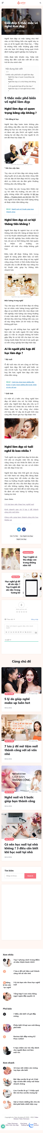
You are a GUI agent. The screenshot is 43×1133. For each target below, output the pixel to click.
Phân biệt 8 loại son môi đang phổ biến (26, 1026)
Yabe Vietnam (24, 1119)
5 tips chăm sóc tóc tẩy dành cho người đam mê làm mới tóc (26, 1050)
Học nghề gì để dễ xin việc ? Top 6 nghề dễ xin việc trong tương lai (12, 587)
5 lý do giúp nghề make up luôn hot (17, 701)
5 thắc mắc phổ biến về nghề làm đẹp (20, 75)
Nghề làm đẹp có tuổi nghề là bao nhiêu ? (21, 90)
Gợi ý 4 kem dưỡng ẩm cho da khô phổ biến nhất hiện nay (26, 1103)
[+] (30, 632)
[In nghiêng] (8, 632)
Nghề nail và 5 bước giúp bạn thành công (19, 799)
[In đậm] (6, 632)
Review (36, 1125)
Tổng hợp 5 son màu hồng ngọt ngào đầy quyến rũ (25, 995)
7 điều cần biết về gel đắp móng (24, 1015)
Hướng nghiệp (26, 1125)
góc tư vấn (14, 536)
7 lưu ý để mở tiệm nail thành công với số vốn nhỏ (21, 750)
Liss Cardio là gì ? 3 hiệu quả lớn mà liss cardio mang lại (26, 1091)
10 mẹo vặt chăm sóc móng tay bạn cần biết (25, 1069)
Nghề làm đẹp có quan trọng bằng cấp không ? (21, 78)
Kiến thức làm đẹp (12, 1125)
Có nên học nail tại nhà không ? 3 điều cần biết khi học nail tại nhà (21, 848)
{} (28, 632)
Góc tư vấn (9, 693)
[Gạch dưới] (11, 632)
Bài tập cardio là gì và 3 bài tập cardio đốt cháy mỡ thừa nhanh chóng (26, 1081)
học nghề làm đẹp (26, 536)
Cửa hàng (23, 1123)
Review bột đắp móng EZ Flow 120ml (24, 1037)
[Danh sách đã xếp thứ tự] (16, 632)
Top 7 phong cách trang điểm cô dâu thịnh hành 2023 (26, 961)
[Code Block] (23, 632)
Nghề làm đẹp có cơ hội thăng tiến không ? (22, 83)
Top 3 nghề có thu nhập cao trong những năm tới (30, 561)
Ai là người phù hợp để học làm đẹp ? (20, 86)
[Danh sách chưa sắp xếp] (18, 632)
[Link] (25, 632)
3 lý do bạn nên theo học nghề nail (19, 504)
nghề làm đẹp (21, 539)
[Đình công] (13, 632)
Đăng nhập (34, 619)
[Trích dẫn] (20, 632)
